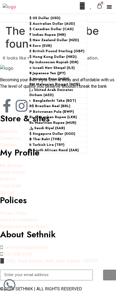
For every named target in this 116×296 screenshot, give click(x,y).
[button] (109, 7)
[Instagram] (21, 105)
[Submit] (109, 275)
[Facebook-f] (6, 105)
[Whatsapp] (9, 285)
